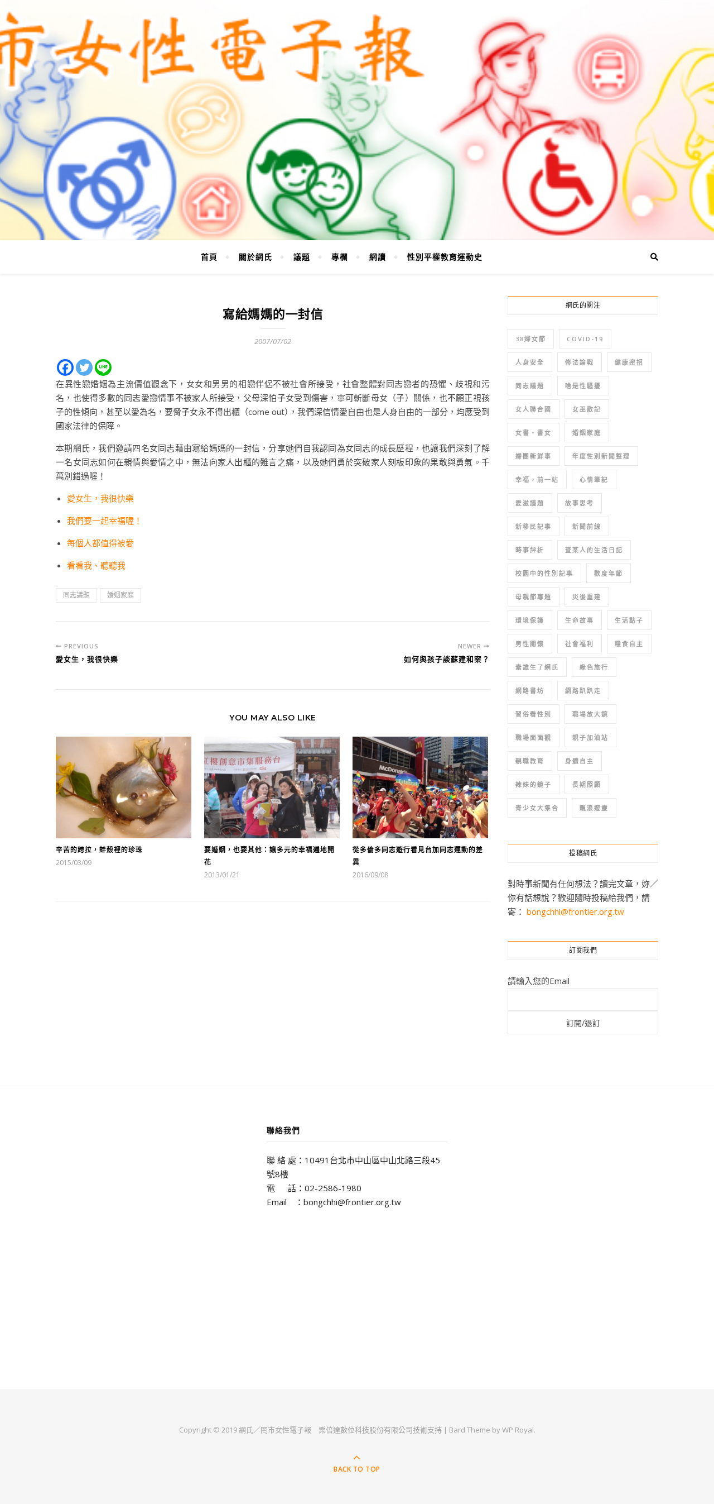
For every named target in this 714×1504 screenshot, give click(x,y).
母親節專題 (533, 597)
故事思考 (579, 503)
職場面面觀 (533, 737)
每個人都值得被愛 (100, 542)
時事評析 (529, 550)
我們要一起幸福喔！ (104, 520)
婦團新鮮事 (533, 456)
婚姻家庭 (120, 595)
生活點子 (629, 620)
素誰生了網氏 (537, 667)
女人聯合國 (533, 409)
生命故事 (579, 620)
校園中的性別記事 (544, 573)
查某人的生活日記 (594, 550)
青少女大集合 (537, 808)
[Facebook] (65, 367)
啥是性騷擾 (583, 385)
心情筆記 (594, 479)
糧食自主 (629, 643)
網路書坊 (529, 690)
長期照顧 (586, 784)
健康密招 (629, 362)
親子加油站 (590, 737)
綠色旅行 (594, 667)
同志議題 (76, 595)
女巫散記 (586, 409)
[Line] (103, 367)
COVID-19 (585, 339)
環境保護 (529, 620)
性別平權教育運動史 (445, 256)
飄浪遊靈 (594, 808)
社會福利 (579, 643)
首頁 (209, 256)
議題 (301, 256)
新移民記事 (533, 526)
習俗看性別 (533, 714)
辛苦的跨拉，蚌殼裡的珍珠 (99, 850)
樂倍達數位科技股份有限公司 (366, 1430)
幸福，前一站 (537, 479)
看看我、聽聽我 (96, 565)
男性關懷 (529, 643)
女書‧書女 (533, 432)
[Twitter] (84, 367)
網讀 (377, 256)
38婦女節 (530, 339)
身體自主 (579, 761)
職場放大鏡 (590, 714)
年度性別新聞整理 (601, 456)
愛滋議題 (529, 503)
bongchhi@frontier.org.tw (575, 911)
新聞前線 (586, 526)
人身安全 (529, 362)
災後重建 (586, 597)
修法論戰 (579, 362)
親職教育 (529, 761)
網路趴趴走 (583, 690)
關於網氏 (255, 256)
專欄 (339, 256)
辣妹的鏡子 (533, 784)
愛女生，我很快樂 (100, 498)
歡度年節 (608, 573)
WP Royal (518, 1430)
